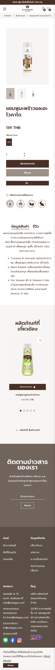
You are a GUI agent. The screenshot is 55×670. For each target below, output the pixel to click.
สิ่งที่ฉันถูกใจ (9, 552)
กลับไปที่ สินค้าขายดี (29, 430)
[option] (27, 373)
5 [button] (34, 411)
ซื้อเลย (27, 172)
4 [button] (31, 411)
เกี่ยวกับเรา (36, 545)
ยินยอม (11, 665)
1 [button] (21, 411)
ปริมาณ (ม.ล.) (11, 135)
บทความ (35, 552)
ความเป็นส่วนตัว (39, 559)
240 (9, 142)
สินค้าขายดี (20, 15)
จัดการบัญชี (9, 545)
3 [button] (27, 411)
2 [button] (24, 411)
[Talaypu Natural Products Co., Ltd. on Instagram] (19, 640)
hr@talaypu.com (12, 628)
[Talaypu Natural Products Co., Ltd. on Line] (5, 640)
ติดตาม (27, 505)
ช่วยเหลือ (8, 559)
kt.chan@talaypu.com (16, 617)
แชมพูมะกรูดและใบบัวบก (28, 394)
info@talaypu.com (13, 603)
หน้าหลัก (7, 15)
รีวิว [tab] (36, 226)
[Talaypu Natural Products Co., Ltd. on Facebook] (12, 640)
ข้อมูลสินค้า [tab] (20, 226)
